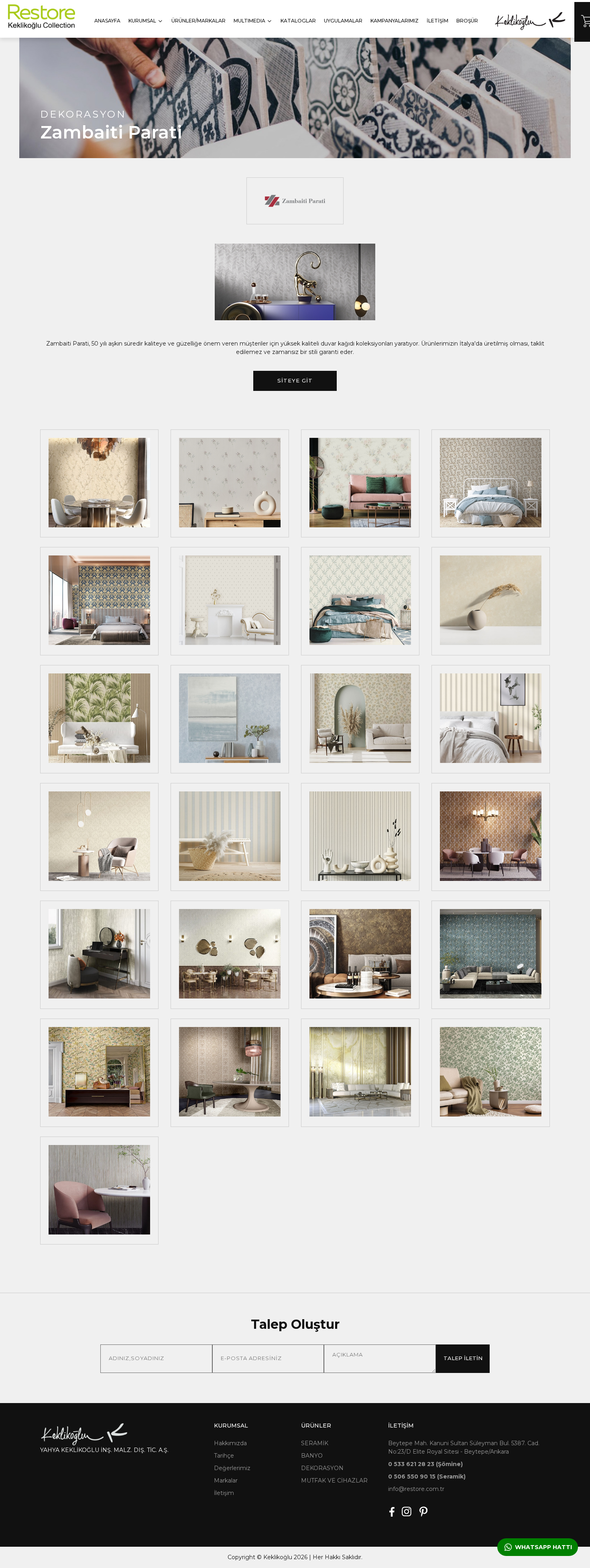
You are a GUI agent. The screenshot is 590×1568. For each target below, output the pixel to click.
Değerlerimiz (232, 1468)
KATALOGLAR (298, 21)
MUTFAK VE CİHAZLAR (334, 1480)
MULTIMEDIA (249, 21)
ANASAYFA (107, 21)
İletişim (224, 1493)
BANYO (312, 1455)
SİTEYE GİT (295, 380)
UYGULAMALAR (343, 21)
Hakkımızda (230, 1443)
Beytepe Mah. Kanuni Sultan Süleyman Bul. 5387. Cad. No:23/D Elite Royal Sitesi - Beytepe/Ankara (463, 1447)
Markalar (226, 1480)
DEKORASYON (322, 1468)
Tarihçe (224, 1455)
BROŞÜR (467, 21)
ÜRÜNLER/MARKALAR (198, 21)
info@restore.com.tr (416, 1489)
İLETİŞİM (437, 21)
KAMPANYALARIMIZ (394, 21)
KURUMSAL (142, 21)
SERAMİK (314, 1443)
